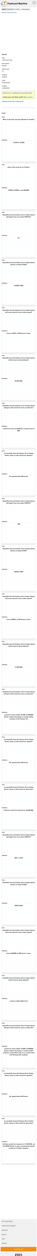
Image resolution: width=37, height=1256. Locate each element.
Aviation (17, 9)
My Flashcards (7, 1221)
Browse (5, 1230)
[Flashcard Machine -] (14, 4)
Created (4, 86)
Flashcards (10, 9)
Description (5, 63)
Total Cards (5, 69)
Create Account (18, 1249)
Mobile (4, 1243)
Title (3, 58)
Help (3, 1239)
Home (3, 9)
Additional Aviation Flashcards (13, 101)
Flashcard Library (9, 1226)
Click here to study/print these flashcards (17, 93)
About (4, 1234)
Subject (4, 75)
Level (3, 80)
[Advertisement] (18, 33)
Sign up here (28, 97)
